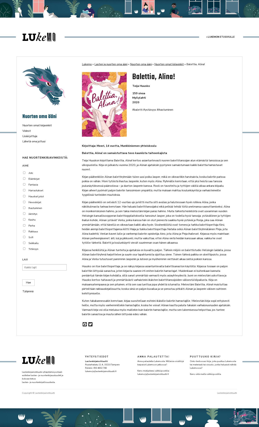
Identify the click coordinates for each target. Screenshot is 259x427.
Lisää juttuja (29, 136)
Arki (31, 173)
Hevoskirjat (35, 202)
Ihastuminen (35, 208)
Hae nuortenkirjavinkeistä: (45, 157)
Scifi (31, 237)
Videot (26, 131)
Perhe (32, 225)
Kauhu (32, 219)
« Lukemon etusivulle (220, 37)
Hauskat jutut (36, 196)
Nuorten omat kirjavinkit (37, 125)
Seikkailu (34, 243)
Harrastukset (36, 190)
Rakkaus (33, 231)
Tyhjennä (27, 291)
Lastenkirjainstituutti (227, 393)
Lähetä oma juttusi (33, 141)
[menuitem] (221, 37)
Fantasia (33, 184)
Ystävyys (33, 249)
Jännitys (33, 214)
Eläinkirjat (34, 179)
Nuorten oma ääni (39, 117)
